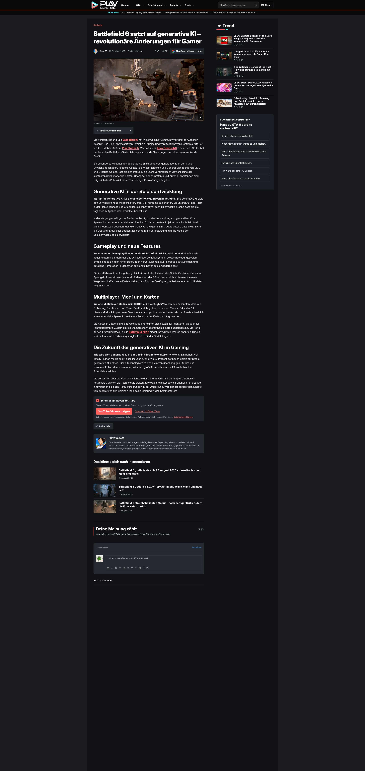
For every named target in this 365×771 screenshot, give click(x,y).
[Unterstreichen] (116, 567)
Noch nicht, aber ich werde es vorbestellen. (244, 143)
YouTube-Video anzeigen (114, 411)
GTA (138, 5)
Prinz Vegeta (116, 437)
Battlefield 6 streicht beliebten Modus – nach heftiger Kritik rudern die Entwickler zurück (160, 505)
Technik (174, 5)
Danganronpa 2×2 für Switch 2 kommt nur (186, 12)
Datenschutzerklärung (183, 417)
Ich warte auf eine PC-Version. (237, 170)
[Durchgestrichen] (120, 567)
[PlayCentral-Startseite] (105, 5)
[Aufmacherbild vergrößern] (149, 90)
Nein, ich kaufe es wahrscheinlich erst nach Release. (244, 153)
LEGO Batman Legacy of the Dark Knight (141, 12)
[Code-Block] (136, 567)
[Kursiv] (112, 567)
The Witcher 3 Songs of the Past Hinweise (233, 12)
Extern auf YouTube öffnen (147, 411)
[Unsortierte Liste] (128, 567)
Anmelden (196, 547)
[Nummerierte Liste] (124, 567)
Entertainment (155, 5)
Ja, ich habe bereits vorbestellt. (237, 136)
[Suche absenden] (256, 5)
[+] (147, 567)
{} (144, 567)
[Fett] (108, 567)
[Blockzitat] (132, 567)
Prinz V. (103, 51)
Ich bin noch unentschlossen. (237, 163)
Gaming (125, 5)
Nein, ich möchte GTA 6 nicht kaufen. (241, 178)
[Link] (140, 567)
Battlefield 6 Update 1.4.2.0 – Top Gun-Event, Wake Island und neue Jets (160, 488)
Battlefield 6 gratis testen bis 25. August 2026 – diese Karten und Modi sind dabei (159, 472)
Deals (188, 5)
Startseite (98, 25)
